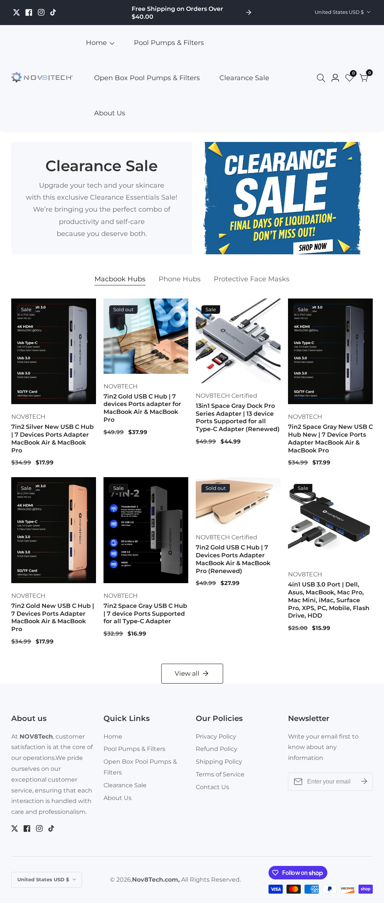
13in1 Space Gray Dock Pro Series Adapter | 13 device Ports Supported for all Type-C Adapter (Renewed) (238, 417)
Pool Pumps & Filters (169, 43)
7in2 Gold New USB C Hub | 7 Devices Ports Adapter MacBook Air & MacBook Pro (52, 617)
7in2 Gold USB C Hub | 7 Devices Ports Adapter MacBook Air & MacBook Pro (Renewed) (233, 559)
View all (187, 673)
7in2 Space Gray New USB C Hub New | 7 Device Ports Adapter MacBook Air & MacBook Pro (330, 438)
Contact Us (212, 787)
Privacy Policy (216, 736)
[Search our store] (322, 78)
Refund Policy (216, 748)
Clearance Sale (244, 78)
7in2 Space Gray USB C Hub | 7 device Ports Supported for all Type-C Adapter (145, 613)
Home (96, 43)
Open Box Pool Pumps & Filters (147, 78)
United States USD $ (340, 12)
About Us (109, 113)
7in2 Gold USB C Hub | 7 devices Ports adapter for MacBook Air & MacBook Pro (142, 408)
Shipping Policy (219, 761)
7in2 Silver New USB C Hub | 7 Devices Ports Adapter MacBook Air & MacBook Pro (52, 438)
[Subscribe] (364, 781)
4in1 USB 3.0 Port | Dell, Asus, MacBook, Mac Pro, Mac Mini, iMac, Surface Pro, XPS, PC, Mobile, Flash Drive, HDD (328, 600)
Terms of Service (220, 774)
